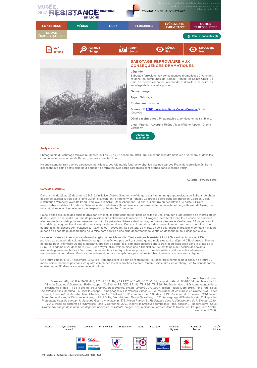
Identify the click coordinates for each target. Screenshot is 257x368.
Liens (141, 326)
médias (82, 26)
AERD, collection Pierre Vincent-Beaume (172, 109)
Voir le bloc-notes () (205, 36)
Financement (106, 326)
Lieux (113, 26)
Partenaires (125, 326)
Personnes (144, 26)
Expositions (51, 26)
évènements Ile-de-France (175, 25)
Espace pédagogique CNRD (51, 34)
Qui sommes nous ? (69, 328)
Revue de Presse (196, 328)
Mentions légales (174, 328)
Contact (89, 326)
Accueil (49, 326)
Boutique (155, 326)
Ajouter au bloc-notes (142, 136)
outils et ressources (205, 25)
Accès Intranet (217, 328)
